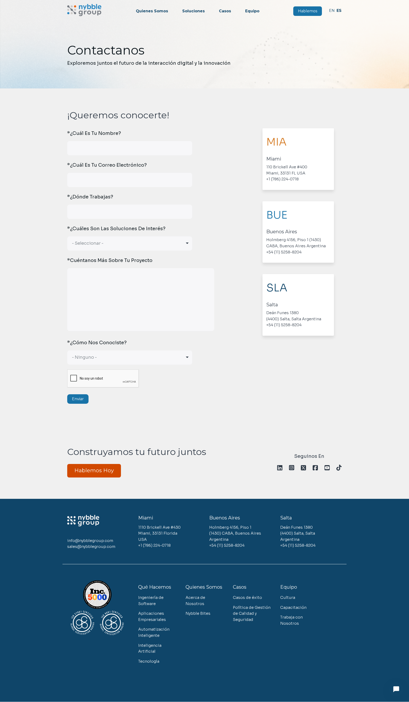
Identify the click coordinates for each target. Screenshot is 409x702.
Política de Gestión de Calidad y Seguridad (252, 613)
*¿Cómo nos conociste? (97, 343)
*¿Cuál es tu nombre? (94, 133)
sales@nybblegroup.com (91, 546)
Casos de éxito (247, 597)
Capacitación (293, 607)
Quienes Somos (152, 11)
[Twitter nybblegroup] (303, 468)
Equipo (252, 11)
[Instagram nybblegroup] (291, 468)
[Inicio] (84, 10)
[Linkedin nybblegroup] (280, 468)
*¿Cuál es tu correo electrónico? (107, 165)
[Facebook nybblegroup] (315, 468)
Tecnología (148, 661)
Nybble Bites (198, 613)
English (331, 10)
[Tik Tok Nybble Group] (339, 468)
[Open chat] (396, 689)
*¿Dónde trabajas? (90, 197)
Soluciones (193, 11)
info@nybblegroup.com (90, 540)
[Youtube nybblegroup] (327, 468)
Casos (225, 11)
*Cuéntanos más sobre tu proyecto (109, 260)
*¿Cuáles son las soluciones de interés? (116, 229)
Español (339, 10)
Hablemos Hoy (94, 470)
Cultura (287, 597)
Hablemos (307, 11)
